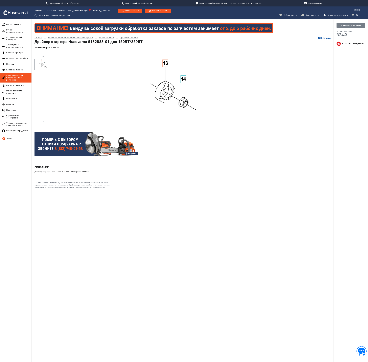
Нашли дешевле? (101, 11)
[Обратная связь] (361, 351)
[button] (43, 56)
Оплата (62, 11)
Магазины (39, 11)
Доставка (51, 11)
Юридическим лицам (78, 11)
